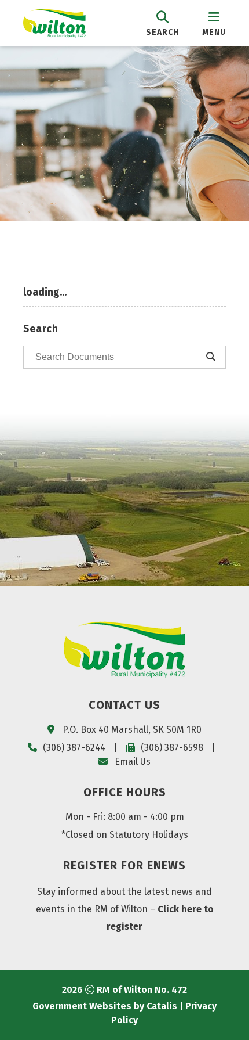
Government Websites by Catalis (104, 1006)
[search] (162, 23)
